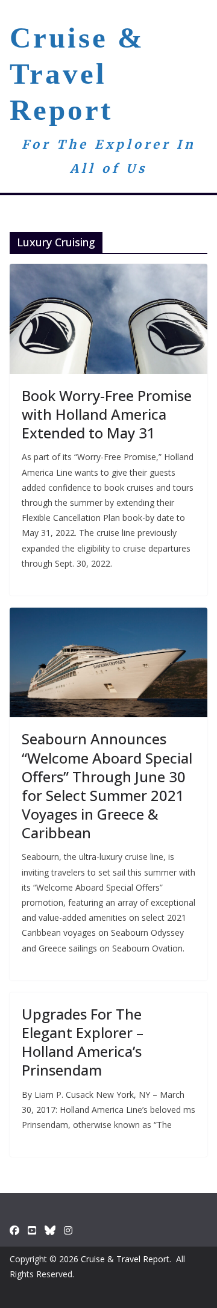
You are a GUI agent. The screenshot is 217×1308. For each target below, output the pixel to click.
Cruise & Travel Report (77, 73)
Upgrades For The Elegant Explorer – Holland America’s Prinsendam (82, 1042)
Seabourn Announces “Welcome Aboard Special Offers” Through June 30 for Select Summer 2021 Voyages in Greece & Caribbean (107, 785)
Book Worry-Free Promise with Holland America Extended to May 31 (107, 414)
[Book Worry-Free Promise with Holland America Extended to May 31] (108, 318)
